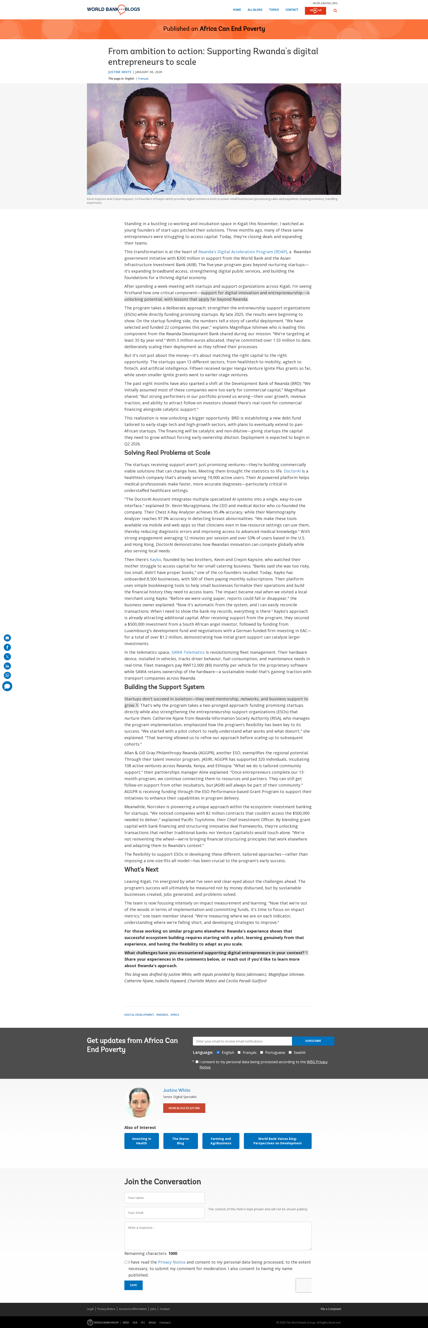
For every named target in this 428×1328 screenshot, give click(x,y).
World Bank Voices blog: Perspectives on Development (277, 1141)
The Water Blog (180, 1141)
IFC (143, 1322)
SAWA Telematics (188, 652)
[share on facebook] (7, 647)
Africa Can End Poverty (232, 29)
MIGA (152, 1322)
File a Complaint (331, 1309)
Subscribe (313, 1040)
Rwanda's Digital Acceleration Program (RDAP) (242, 251)
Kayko (155, 559)
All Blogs (255, 9)
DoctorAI (292, 471)
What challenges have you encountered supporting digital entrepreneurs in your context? (214, 952)
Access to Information (133, 1309)
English (129, 78)
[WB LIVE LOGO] (315, 11)
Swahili (299, 1052)
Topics (274, 9)
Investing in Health (141, 1141)
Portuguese (275, 1052)
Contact (292, 9)
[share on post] (7, 656)
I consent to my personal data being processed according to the (264, 1064)
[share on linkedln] (7, 666)
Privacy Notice (171, 1262)
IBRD (126, 1322)
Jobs (153, 1309)
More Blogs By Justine (184, 1108)
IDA (135, 1322)
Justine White (120, 72)
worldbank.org (325, 3)
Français (143, 78)
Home (237, 9)
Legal (90, 1309)
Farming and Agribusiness (220, 1141)
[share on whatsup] (7, 675)
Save (133, 1285)
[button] (335, 10)
